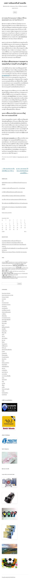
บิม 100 (3, 340)
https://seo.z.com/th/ (7, 212)
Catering (3, 262)
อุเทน (3, 377)
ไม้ (14, 278)
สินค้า (3, 361)
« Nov (3, 231)
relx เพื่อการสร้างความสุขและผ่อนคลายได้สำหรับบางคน (14, 199)
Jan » (25, 231)
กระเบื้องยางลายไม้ (6, 310)
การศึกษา (4, 314)
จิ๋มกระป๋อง (4, 323)
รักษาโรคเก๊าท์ (18, 269)
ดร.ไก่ (3, 325)
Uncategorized (5, 302)
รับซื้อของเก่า (5, 346)
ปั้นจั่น (3, 342)
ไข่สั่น (3, 391)
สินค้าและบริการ (5, 362)
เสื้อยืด (15, 276)
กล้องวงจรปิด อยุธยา (6, 312)
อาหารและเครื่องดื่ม (6, 376)
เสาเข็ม (3, 383)
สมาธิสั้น (10, 271)
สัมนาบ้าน (4, 359)
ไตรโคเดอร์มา (5, 392)
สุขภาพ (3, 368)
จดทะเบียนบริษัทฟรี (6, 319)
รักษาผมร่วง (4, 344)
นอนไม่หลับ (18, 264)
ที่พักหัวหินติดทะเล (9, 265)
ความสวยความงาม (6, 317)
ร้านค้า (3, 351)
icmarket (4, 299)
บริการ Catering (5, 267)
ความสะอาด (25, 262)
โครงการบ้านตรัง (5, 389)
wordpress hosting (6, 304)
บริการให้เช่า (4, 338)
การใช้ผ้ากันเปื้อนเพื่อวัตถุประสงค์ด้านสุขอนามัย (12, 192)
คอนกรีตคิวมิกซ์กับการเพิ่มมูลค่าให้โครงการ (11, 240)
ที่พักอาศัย (4, 332)
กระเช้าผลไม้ (5, 308)
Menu (15, 12)
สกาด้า (5, 270)
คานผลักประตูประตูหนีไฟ (6, 263)
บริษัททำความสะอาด (12, 267)
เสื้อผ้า (3, 385)
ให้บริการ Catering (10, 278)
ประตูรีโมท (24, 267)
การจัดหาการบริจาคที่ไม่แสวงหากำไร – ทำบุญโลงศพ (13, 188)
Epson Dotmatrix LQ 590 (7, 295)
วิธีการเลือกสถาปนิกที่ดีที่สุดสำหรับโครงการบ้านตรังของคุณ (15, 203)
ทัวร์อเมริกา (4, 331)
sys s (14, 262)
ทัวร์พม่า (24, 263)
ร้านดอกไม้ (4, 353)
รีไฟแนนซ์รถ (4, 355)
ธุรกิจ (3, 334)
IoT (7, 261)
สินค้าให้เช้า (4, 364)
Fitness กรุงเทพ (5, 297)
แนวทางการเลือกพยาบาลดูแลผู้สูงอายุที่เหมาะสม (12, 242)
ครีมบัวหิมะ (4, 316)
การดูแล (16, 262)
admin (3, 159)
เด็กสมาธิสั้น (15, 274)
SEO (3, 300)
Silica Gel (11, 262)
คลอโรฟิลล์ (20, 262)
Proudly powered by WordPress (8, 577)
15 (9, 225)
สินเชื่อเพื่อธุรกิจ (5, 366)
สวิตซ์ (13, 271)
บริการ (14, 157)
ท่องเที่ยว (4, 329)
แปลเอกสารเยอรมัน (20, 276)
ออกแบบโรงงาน (22, 271)
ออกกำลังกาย (5, 372)
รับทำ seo (4, 347)
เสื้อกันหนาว (8, 276)
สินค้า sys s (17, 271)
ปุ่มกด (27, 267)
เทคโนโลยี (4, 379)
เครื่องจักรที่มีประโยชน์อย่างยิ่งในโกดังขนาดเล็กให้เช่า (13, 195)
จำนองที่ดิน (4, 321)
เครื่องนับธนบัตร (25, 273)
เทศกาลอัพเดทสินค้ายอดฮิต (15, 3)
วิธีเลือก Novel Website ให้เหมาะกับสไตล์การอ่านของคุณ (14, 252)
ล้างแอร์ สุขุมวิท (5, 357)
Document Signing (6, 293)
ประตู (18, 267)
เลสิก (3, 381)
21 (6, 227)
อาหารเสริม (7, 272)
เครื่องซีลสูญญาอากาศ (18, 273)
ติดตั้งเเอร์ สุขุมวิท (5, 327)
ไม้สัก (17, 278)
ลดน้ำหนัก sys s (24, 269)
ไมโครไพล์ (4, 394)
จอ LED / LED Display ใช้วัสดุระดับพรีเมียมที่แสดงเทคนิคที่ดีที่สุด (22, 171)
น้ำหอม (25, 265)
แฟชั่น (3, 387)
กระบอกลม (4, 306)
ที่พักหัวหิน (3, 265)
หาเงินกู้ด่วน (4, 370)
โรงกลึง (25, 276)
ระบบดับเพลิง (12, 269)
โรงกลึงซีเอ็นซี (4, 278)
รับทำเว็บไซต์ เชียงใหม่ (7, 349)
